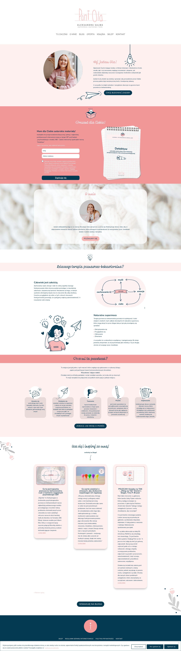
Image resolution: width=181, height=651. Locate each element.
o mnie (73, 35)
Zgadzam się (171, 647)
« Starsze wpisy (39, 593)
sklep (110, 35)
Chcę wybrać (138, 647)
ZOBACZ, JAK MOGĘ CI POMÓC (90, 426)
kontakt (120, 35)
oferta (91, 35)
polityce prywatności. (52, 648)
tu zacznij (61, 35)
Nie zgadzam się (155, 647)
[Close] (179, 643)
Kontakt (119, 639)
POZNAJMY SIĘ (90, 238)
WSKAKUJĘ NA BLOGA (90, 604)
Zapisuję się (60, 177)
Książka (101, 35)
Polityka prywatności (105, 639)
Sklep (61, 639)
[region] (90, 646)
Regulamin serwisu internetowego (79, 639)
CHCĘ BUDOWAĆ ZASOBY (118, 92)
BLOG (81, 35)
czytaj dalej (42, 533)
